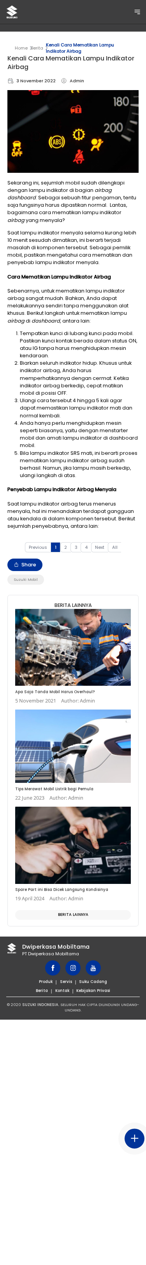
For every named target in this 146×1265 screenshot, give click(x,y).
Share (28, 564)
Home (21, 48)
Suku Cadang (93, 981)
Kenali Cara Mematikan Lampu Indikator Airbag (80, 48)
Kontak (62, 990)
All (115, 547)
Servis (66, 981)
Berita (37, 48)
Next (99, 547)
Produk (46, 981)
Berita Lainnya (73, 914)
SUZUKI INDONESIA (40, 1004)
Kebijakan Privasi (93, 990)
